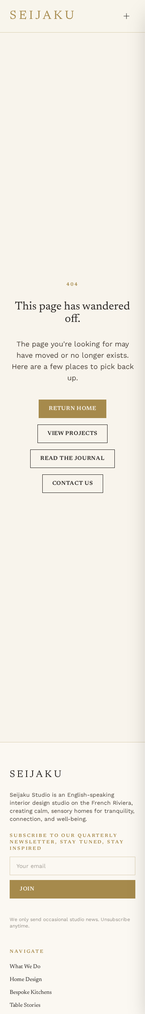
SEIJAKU (43, 16)
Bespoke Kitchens (31, 992)
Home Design (26, 980)
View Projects (72, 434)
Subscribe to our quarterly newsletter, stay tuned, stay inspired (67, 842)
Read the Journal (72, 459)
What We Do (25, 967)
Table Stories (25, 1005)
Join (27, 889)
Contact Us (72, 483)
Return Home (72, 409)
